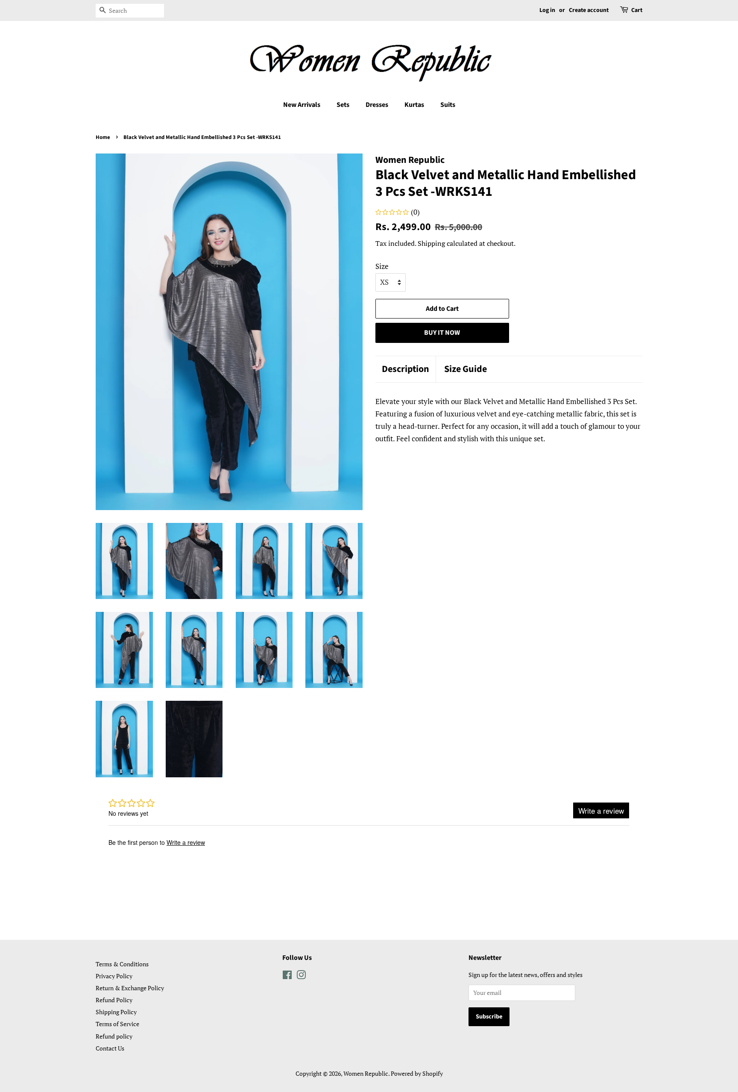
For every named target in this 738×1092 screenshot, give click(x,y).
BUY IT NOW (442, 332)
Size (382, 266)
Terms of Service (117, 1024)
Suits (447, 104)
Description (405, 369)
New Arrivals (301, 104)
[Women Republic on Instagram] (301, 976)
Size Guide (465, 369)
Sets (343, 104)
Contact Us (110, 1048)
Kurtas (414, 104)
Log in (547, 10)
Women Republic (365, 1073)
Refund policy (114, 1036)
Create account (589, 10)
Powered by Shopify (417, 1073)
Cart (636, 10)
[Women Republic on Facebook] (287, 976)
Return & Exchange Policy (130, 988)
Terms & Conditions (122, 964)
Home (103, 137)
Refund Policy (114, 1000)
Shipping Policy (116, 1012)
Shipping (431, 243)
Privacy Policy (114, 976)
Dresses (377, 104)
